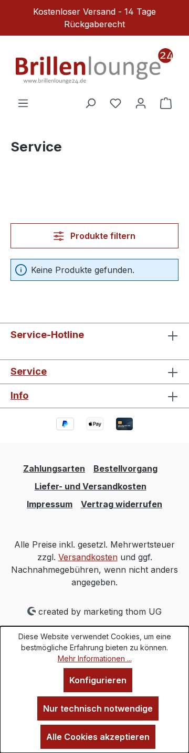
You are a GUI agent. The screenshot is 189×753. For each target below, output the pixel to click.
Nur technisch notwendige (98, 708)
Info (19, 395)
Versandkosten (88, 557)
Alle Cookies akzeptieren (98, 737)
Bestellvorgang (125, 468)
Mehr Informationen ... (95, 658)
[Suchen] (90, 102)
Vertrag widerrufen (121, 504)
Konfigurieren (98, 680)
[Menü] (23, 102)
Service (28, 371)
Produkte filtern (101, 236)
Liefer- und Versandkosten (90, 486)
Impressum (49, 504)
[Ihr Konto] (140, 102)
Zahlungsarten (54, 468)
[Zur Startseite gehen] (94, 66)
